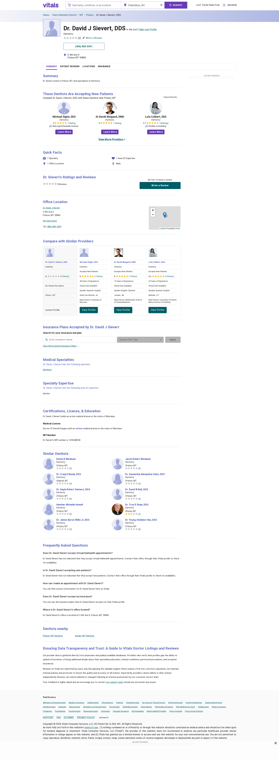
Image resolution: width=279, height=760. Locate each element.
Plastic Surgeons (219, 707)
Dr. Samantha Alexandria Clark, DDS (145, 474)
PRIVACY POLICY (86, 717)
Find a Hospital (175, 711)
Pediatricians (203, 707)
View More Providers (110, 139)
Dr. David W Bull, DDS (136, 489)
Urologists (105, 711)
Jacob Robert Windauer (138, 459)
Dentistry (47, 369)
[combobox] (93, 5)
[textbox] (93, 5)
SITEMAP (69, 717)
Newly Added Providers (156, 711)
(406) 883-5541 (54, 226)
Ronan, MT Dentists (84, 635)
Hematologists (49, 707)
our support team (114, 682)
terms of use (92, 727)
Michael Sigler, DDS (64, 116)
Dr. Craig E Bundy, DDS (68, 474)
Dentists (119, 702)
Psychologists (75, 711)
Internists (62, 707)
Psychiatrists (60, 711)
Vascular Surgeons (121, 711)
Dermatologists (132, 702)
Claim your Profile (148, 29)
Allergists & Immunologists (54, 702)
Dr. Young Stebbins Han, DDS (141, 520)
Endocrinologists (175, 702)
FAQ (59, 717)
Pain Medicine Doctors (185, 707)
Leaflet (162, 228)
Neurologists (74, 707)
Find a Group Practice (194, 711)
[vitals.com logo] (51, 5)
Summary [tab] (51, 66)
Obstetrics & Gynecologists (94, 707)
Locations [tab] (88, 66)
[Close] (276, 743)
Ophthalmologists (130, 707)
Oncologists (114, 707)
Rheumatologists (90, 711)
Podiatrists (47, 711)
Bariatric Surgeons (76, 702)
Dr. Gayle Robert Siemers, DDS (73, 489)
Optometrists (146, 707)
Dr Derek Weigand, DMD (110, 116)
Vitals (178, 228)
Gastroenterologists (213, 702)
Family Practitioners (194, 702)
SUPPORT (48, 717)
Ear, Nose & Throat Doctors (153, 702)
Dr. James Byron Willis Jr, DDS (72, 520)
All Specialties (138, 711)
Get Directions (50, 221)
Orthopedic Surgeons (164, 707)
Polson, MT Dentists (53, 635)
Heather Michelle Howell (69, 504)
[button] (165, 215)
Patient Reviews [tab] (70, 66)
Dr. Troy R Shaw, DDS (137, 504)
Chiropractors (107, 702)
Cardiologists (93, 702)
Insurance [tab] (104, 66)
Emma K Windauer (66, 459)
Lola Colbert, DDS (155, 116)
